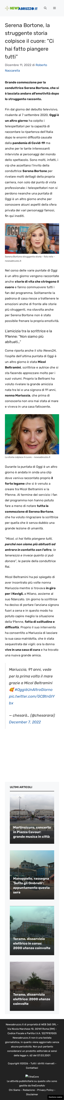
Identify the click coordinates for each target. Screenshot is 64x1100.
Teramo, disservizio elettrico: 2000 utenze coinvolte (31, 999)
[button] (45, 8)
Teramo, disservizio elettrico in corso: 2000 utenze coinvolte (31, 943)
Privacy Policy (45, 1090)
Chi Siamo (14, 1090)
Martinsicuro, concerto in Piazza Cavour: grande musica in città (32, 832)
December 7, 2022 (25, 722)
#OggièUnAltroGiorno (34, 689)
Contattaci (32, 1067)
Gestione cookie (55, 1097)
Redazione (29, 1090)
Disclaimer (32, 1094)
